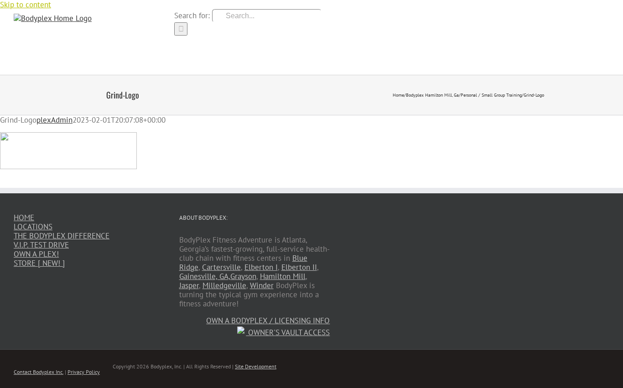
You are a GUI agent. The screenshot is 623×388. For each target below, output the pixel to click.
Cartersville (221, 267)
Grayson (243, 276)
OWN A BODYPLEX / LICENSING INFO (268, 321)
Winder (262, 285)
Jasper (189, 285)
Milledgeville (224, 285)
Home (24, 217)
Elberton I (261, 267)
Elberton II (299, 267)
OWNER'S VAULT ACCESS (288, 332)
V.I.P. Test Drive (41, 244)
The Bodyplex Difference (61, 235)
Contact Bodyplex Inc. (38, 371)
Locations (33, 226)
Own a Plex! (36, 254)
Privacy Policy (83, 371)
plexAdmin (54, 120)
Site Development (255, 366)
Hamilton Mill (283, 276)
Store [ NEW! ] (39, 263)
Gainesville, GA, (204, 276)
